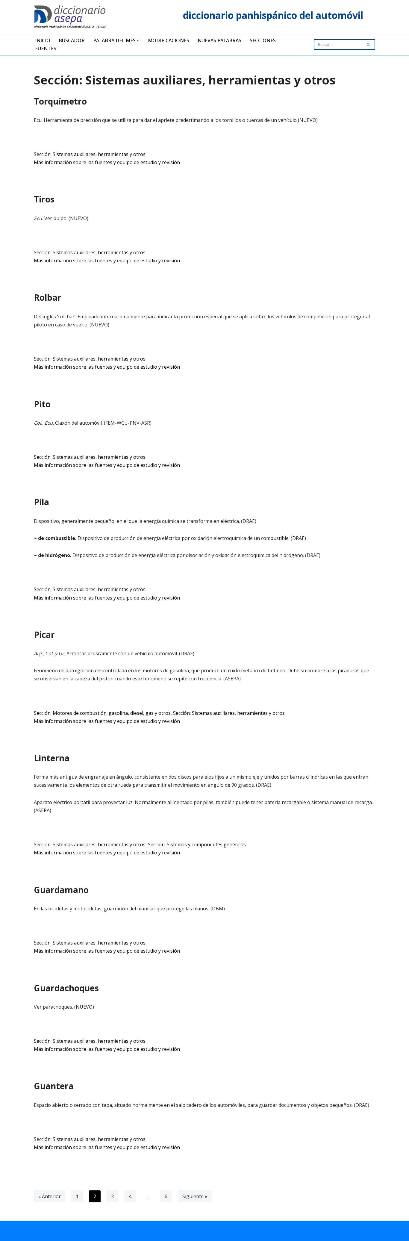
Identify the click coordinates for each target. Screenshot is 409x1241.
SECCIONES (263, 40)
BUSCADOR (72, 40)
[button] (138, 41)
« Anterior (49, 1196)
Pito (42, 404)
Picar (44, 634)
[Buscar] (368, 44)
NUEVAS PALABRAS (219, 40)
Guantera (54, 1086)
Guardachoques (66, 988)
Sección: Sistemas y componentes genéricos (197, 844)
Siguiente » (194, 1196)
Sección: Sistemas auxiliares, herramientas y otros (90, 154)
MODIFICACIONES (168, 40)
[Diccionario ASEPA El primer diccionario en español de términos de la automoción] (70, 16)
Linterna (51, 758)
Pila (41, 502)
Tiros (44, 199)
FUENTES (45, 48)
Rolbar (47, 297)
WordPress (105, 1233)
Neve (40, 1233)
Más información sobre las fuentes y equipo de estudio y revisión (107, 162)
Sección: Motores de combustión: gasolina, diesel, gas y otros (102, 713)
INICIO (42, 40)
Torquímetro (60, 101)
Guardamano (61, 889)
